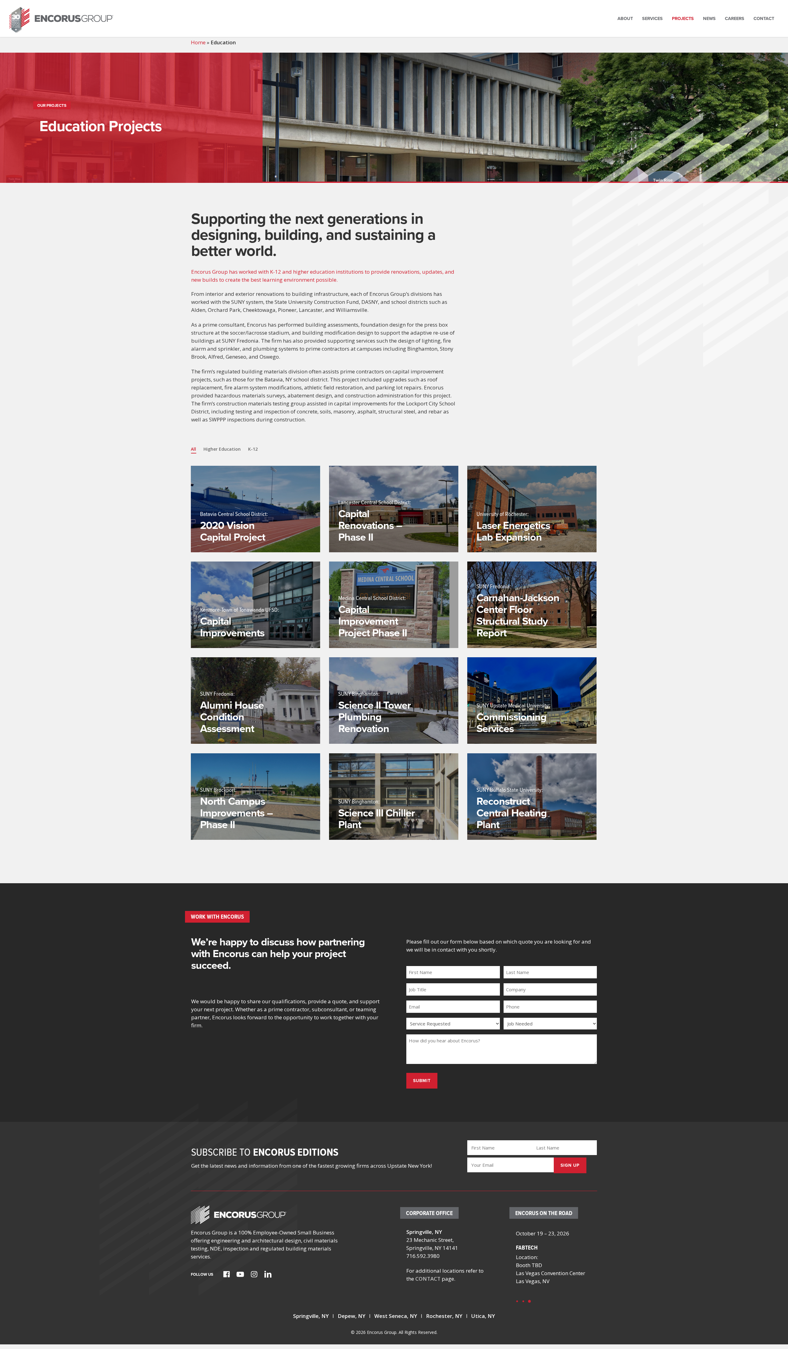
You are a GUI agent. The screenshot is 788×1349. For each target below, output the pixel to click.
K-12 (253, 449)
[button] (517, 1301)
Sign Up (570, 1165)
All (193, 449)
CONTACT (427, 1278)
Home (198, 42)
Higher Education (222, 449)
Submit (422, 1080)
